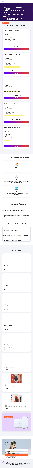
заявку (17, 169)
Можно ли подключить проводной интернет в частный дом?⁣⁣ (12, 240)
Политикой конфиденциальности (10, 457)
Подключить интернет (8, 417)
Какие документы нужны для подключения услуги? (11, 230)
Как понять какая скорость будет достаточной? (10, 232)
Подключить (5, 22)
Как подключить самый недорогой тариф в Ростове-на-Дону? (13, 237)
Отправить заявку (16, 455)
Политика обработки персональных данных (16, 465)
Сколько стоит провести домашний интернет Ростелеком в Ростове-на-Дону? (15, 235)
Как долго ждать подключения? (8, 227)
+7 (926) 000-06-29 (23, 170)
